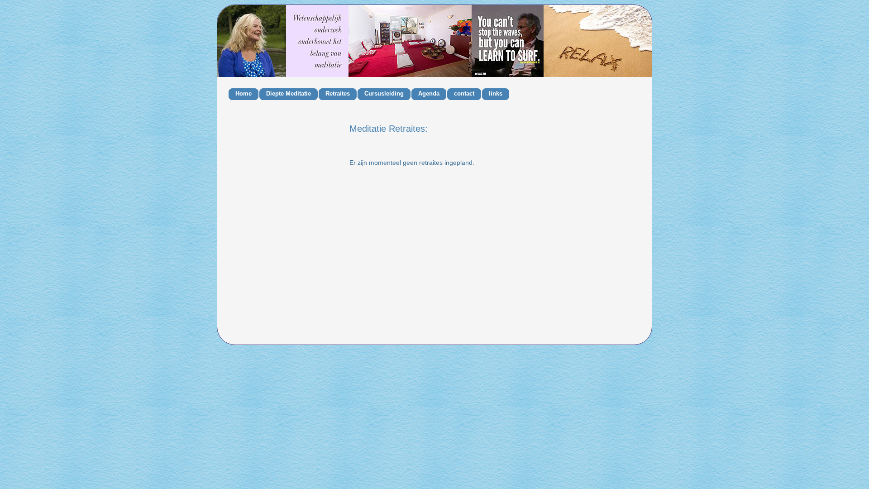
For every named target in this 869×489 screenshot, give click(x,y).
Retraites (337, 93)
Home (243, 93)
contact (464, 93)
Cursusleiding (384, 93)
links (495, 93)
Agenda (428, 93)
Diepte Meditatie (288, 93)
